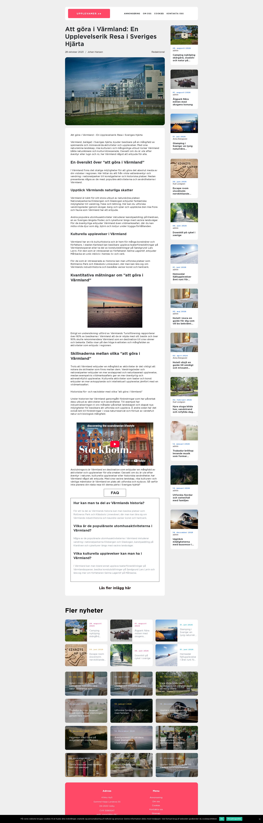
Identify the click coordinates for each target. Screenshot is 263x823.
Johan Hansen (95, 52)
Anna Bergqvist (180, 139)
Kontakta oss (175, 13)
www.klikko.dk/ (109, 814)
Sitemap (156, 813)
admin (175, 51)
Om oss (147, 13)
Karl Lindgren (179, 184)
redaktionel (158, 52)
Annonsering (132, 13)
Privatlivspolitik (234, 819)
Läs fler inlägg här (115, 588)
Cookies (159, 13)
